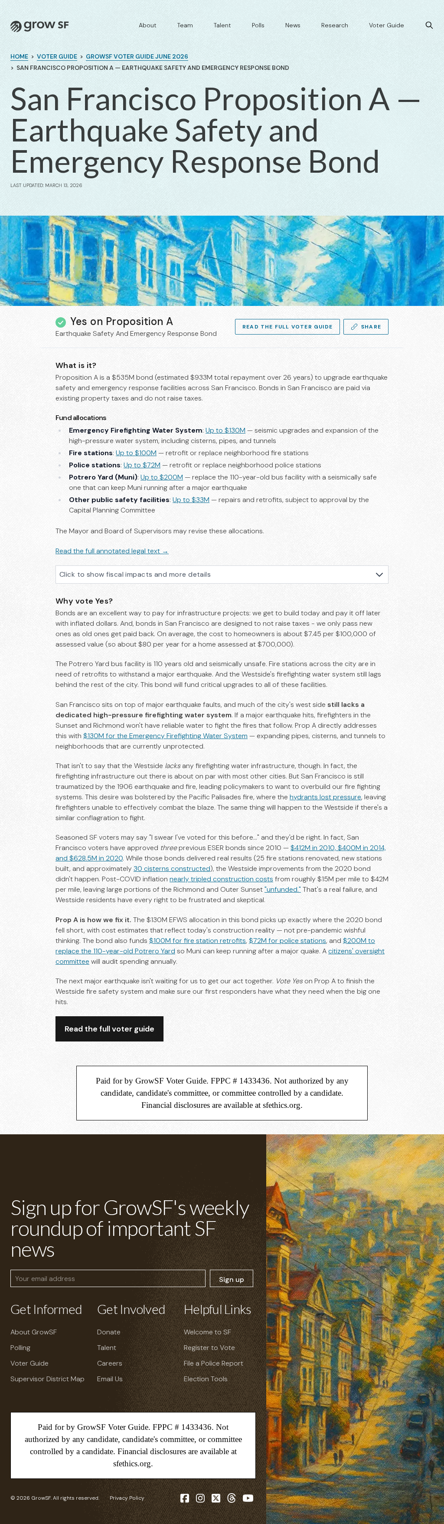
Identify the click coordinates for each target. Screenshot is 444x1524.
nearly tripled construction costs (221, 879)
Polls (258, 25)
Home (19, 56)
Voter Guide (386, 25)
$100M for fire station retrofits (197, 940)
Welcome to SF (207, 1332)
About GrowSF (33, 1332)
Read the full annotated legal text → (112, 550)
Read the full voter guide (109, 1029)
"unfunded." (282, 889)
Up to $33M (191, 499)
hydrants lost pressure (325, 796)
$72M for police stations (287, 940)
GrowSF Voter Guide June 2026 (137, 56)
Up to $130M (225, 430)
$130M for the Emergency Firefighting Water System (165, 735)
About (148, 25)
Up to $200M (161, 477)
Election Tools (206, 1378)
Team (185, 25)
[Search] (429, 25)
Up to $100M (136, 452)
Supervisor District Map (47, 1378)
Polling (20, 1347)
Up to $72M (142, 465)
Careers (109, 1363)
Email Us (110, 1378)
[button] (48, 418)
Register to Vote (209, 1347)
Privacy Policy (127, 1497)
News (292, 25)
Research (334, 25)
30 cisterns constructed (172, 868)
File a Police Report (213, 1363)
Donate (109, 1332)
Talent (222, 25)
